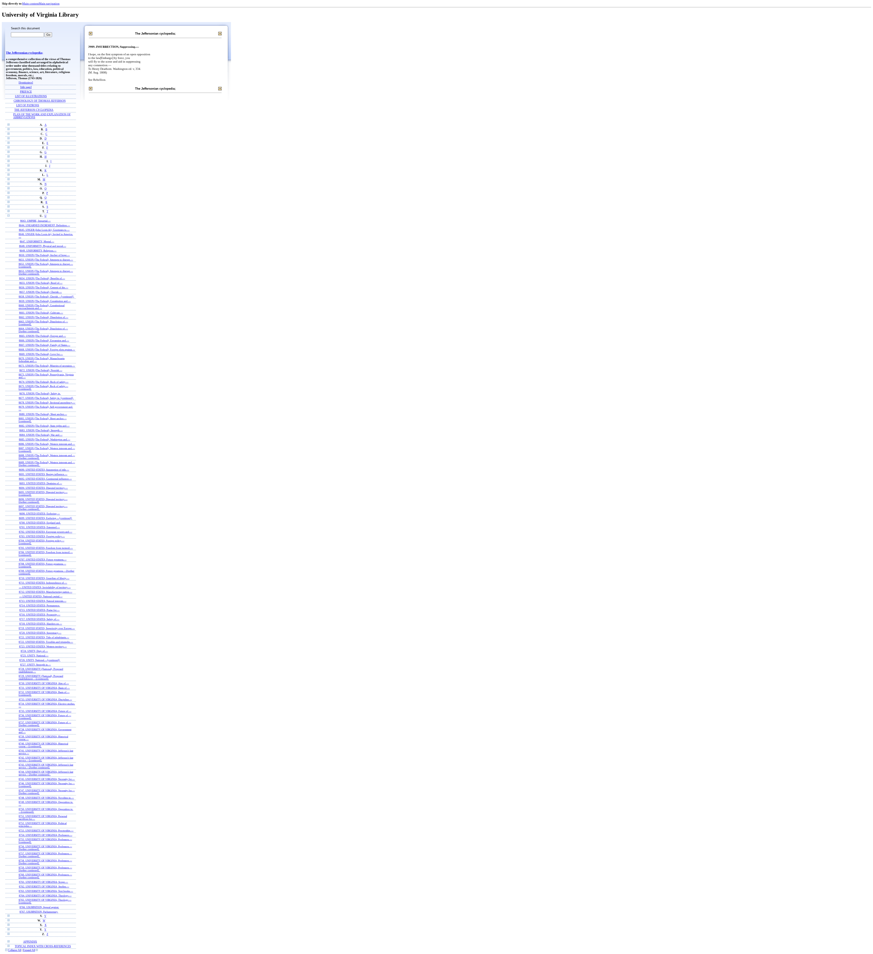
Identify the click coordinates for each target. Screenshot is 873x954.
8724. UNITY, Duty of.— (34, 651)
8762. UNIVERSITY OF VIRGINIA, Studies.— (44, 886)
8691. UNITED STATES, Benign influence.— (43, 474)
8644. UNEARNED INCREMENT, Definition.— (44, 225)
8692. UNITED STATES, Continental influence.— (45, 478)
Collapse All (14, 950)
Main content (30, 3)
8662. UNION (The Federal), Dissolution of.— (43, 317)
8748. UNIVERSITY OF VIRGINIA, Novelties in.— (46, 797)
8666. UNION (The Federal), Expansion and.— (44, 340)
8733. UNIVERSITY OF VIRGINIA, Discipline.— (45, 699)
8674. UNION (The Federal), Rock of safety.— (43, 381)
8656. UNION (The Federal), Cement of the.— (43, 287)
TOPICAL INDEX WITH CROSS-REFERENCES (43, 946)
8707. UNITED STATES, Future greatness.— (43, 559)
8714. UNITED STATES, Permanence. (39, 605)
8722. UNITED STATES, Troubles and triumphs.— (46, 641)
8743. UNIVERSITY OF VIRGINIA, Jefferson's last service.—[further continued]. (46, 766)
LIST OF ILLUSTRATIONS (31, 96)
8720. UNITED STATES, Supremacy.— (40, 632)
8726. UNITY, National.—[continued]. (39, 660)
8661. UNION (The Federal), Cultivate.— (41, 312)
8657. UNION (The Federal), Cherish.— (40, 292)
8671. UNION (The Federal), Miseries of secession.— (47, 365)
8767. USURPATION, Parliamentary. (39, 911)
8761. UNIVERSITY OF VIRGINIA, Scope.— (43, 882)
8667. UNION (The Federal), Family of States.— (44, 345)
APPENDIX (30, 941)
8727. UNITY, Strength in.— (35, 664)
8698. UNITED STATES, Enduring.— (39, 513)
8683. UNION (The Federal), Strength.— (41, 430)
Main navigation (49, 3)
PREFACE (26, 91)
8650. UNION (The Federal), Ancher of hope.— (44, 255)
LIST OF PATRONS (27, 105)
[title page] (26, 87)
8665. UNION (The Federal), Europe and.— (42, 335)
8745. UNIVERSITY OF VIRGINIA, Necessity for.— (47, 779)
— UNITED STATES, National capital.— (41, 596)
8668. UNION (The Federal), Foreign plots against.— (47, 349)
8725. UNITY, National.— (34, 655)
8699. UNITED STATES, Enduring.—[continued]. (45, 518)
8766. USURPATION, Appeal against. (39, 907)
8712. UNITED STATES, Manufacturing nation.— (45, 591)
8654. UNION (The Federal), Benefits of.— (42, 278)
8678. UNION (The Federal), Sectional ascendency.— (47, 402)
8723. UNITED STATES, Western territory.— (43, 646)
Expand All (29, 950)
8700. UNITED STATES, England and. (40, 522)
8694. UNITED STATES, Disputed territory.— (43, 487)
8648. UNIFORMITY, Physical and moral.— (42, 246)
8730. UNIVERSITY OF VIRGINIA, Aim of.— (44, 683)
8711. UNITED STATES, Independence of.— (43, 582)
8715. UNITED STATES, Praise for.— (39, 610)
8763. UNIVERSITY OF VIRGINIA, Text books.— (46, 891)
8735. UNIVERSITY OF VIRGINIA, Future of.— (45, 711)
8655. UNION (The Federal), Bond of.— (41, 282)
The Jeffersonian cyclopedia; (24, 52)
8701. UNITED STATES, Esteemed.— (39, 527)
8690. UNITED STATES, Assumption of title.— (44, 469)
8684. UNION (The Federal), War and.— (41, 434)
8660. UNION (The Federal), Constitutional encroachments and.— (42, 306)
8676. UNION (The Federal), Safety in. (40, 393)
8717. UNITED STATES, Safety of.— (39, 619)
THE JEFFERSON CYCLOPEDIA (33, 110)
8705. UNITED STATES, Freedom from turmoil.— (46, 548)
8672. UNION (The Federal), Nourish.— (40, 370)
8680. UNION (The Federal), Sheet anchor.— (43, 414)
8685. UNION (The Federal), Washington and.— (44, 439)
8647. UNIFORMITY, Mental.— (37, 241)
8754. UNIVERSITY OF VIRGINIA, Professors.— (45, 835)
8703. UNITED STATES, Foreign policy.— (42, 536)
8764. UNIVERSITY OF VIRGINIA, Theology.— (45, 895)
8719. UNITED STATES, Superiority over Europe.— (47, 628)
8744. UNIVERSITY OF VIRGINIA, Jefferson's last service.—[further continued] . (46, 773)
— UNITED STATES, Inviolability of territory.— (45, 587)
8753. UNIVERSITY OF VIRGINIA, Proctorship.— (46, 830)
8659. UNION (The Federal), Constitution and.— (45, 301)
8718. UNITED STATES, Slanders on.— (40, 623)
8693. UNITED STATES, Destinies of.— (40, 483)
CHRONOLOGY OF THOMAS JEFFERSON (40, 100)
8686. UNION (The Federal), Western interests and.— (47, 444)
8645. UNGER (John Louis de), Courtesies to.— (44, 229)
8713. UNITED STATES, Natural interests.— (42, 601)
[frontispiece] (26, 82)
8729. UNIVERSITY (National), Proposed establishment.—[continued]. (41, 677)
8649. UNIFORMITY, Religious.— (38, 250)
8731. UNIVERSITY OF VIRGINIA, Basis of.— (44, 687)
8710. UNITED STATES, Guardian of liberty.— (44, 578)
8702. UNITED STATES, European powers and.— (45, 531)
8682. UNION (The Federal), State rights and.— (44, 425)
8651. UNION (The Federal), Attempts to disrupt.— (46, 259)
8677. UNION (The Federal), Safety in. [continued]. (46, 398)
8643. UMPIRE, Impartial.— (35, 220)
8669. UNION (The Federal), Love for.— (41, 354)
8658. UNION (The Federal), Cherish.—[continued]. (46, 296)
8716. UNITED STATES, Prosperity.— (39, 614)
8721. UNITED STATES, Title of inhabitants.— (44, 637)
